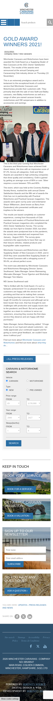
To (28, 399)
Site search (9, 637)
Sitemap (21, 637)
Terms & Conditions (30, 640)
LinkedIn (29, 616)
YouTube (45, 646)
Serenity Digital (38, 691)
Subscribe (14, 564)
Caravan (13, 381)
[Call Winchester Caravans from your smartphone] (10, 22)
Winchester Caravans (26, 8)
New (11, 390)
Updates (22, 605)
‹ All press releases (19, 359)
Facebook (17, 616)
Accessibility (33, 637)
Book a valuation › (18, 516)
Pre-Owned (36, 390)
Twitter (23, 616)
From (9, 399)
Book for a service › (20, 489)
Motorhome (36, 381)
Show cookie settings (10, 699)
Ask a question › (17, 591)
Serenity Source (34, 684)
